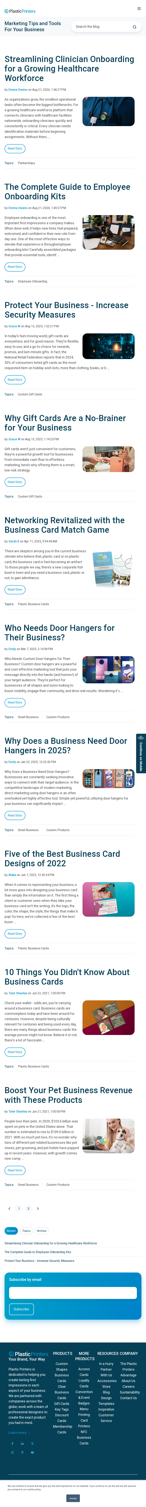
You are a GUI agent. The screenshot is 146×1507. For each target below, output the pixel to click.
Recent (11, 1231)
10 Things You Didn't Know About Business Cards (67, 977)
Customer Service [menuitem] (106, 1418)
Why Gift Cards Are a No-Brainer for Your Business (65, 423)
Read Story (15, 148)
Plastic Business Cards (33, 604)
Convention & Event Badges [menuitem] (84, 1397)
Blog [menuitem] (106, 1392)
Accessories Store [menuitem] (106, 1384)
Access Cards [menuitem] (84, 1372)
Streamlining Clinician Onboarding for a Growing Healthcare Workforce (69, 68)
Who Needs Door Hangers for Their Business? (60, 632)
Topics (26, 1231)
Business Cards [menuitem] (62, 1378)
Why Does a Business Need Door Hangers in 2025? (66, 745)
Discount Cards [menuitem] (62, 1418)
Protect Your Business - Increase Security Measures (67, 310)
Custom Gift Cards (30, 394)
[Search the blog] (134, 27)
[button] (139, 8)
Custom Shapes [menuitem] (62, 1366)
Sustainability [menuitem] (128, 1392)
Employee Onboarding (32, 281)
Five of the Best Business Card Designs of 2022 (62, 858)
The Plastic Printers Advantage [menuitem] (128, 1369)
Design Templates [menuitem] (106, 1401)
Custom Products (58, 717)
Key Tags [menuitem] (62, 1409)
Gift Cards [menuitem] (61, 1404)
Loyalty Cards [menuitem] (84, 1383)
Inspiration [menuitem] (106, 1409)
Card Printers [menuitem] (84, 1423)
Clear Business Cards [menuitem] (62, 1392)
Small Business (28, 717)
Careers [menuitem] (129, 1387)
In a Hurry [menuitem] (106, 1364)
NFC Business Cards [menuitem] (84, 1437)
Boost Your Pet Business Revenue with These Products (69, 1095)
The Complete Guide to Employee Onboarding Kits (67, 191)
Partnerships (26, 163)
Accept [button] (73, 1498)
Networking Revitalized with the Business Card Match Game (65, 525)
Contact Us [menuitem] (128, 1398)
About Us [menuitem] (128, 1381)
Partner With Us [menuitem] (106, 1372)
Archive (41, 1231)
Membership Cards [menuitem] (62, 1429)
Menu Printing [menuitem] (84, 1412)
